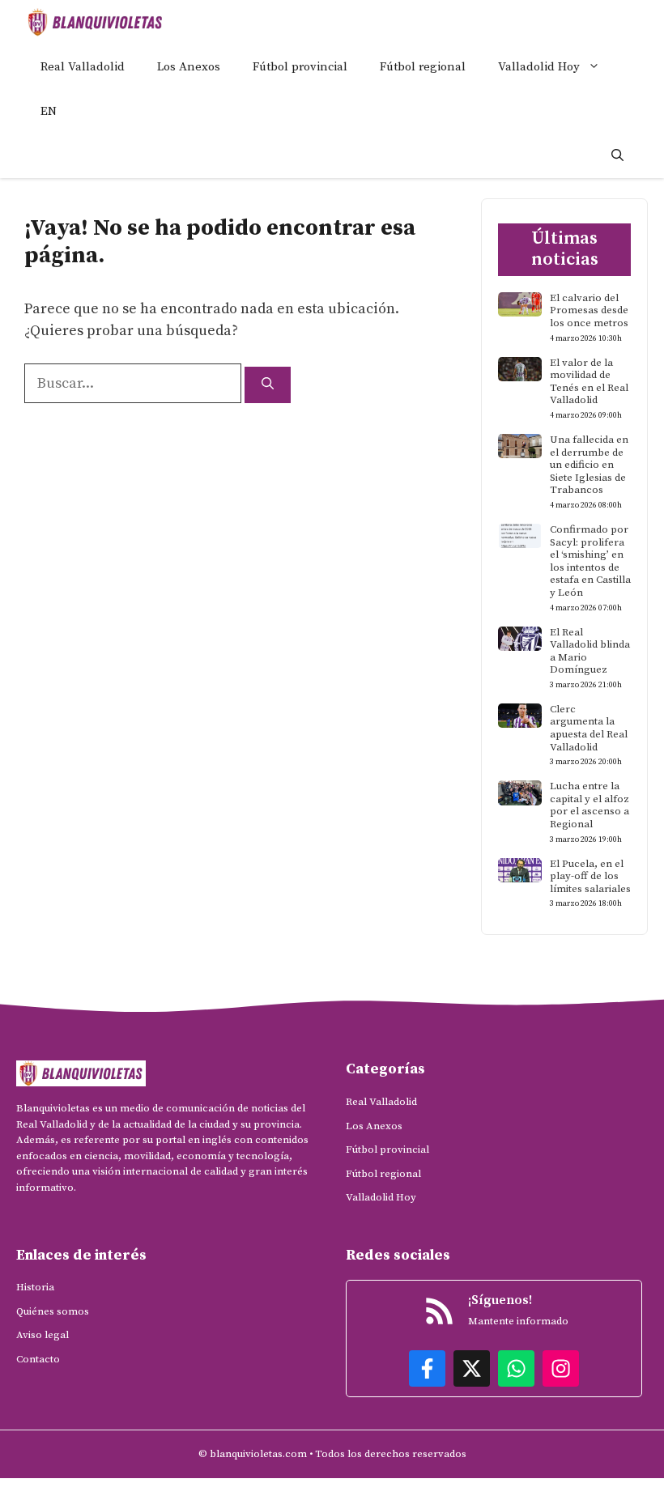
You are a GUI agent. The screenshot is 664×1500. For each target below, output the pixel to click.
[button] (617, 156)
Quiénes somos (52, 1311)
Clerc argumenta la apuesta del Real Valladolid (589, 728)
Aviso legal (42, 1334)
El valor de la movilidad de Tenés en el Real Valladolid (589, 381)
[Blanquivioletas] (95, 22)
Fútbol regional (423, 66)
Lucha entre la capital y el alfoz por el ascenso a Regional (589, 805)
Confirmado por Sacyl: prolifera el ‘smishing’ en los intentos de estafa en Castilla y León (590, 561)
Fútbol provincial (300, 66)
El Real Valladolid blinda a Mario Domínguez (590, 651)
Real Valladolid (82, 66)
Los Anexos (188, 66)
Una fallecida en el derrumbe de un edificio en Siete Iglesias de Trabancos (589, 464)
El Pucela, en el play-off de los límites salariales (590, 876)
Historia (35, 1287)
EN (48, 111)
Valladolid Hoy (539, 66)
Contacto (38, 1359)
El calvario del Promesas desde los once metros (589, 310)
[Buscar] (268, 385)
